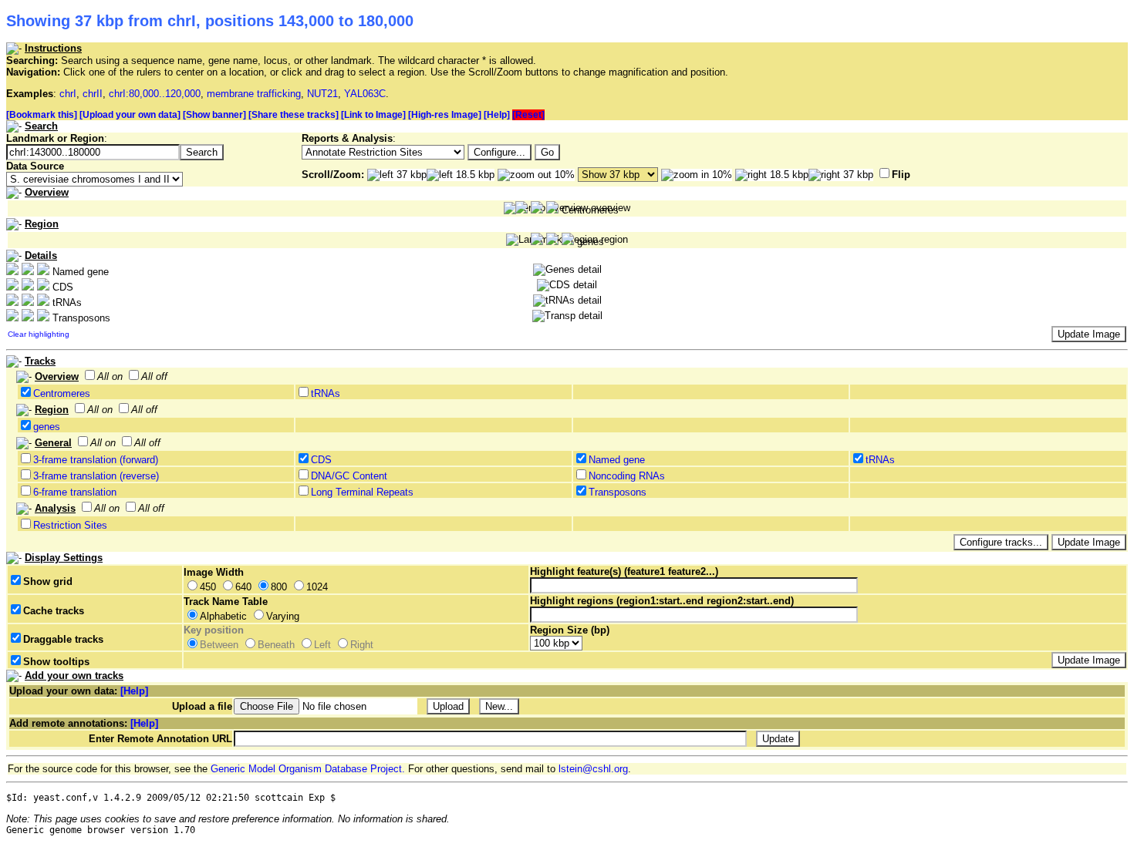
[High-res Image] (444, 114)
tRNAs (325, 393)
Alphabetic (223, 616)
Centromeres (61, 393)
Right (361, 644)
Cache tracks (53, 611)
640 (243, 587)
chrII (93, 93)
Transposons (617, 492)
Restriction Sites (70, 525)
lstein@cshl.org (593, 769)
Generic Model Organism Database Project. (308, 769)
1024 (317, 587)
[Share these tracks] (293, 114)
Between (219, 644)
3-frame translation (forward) (95, 460)
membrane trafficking (254, 93)
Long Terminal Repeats (362, 492)
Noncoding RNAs (627, 476)
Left (322, 644)
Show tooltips (56, 661)
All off (154, 376)
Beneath (276, 644)
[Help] (497, 114)
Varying (282, 616)
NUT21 (322, 93)
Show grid (48, 581)
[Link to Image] (373, 114)
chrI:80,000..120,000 (155, 93)
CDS (321, 460)
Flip (901, 174)
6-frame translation (74, 492)
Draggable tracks (63, 639)
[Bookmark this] (41, 114)
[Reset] (528, 114)
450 (208, 587)
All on (110, 376)
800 (279, 587)
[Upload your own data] (130, 114)
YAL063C (365, 93)
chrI (67, 93)
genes (46, 426)
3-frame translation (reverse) (96, 476)
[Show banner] (214, 114)
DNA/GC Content (349, 476)
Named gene (617, 460)
